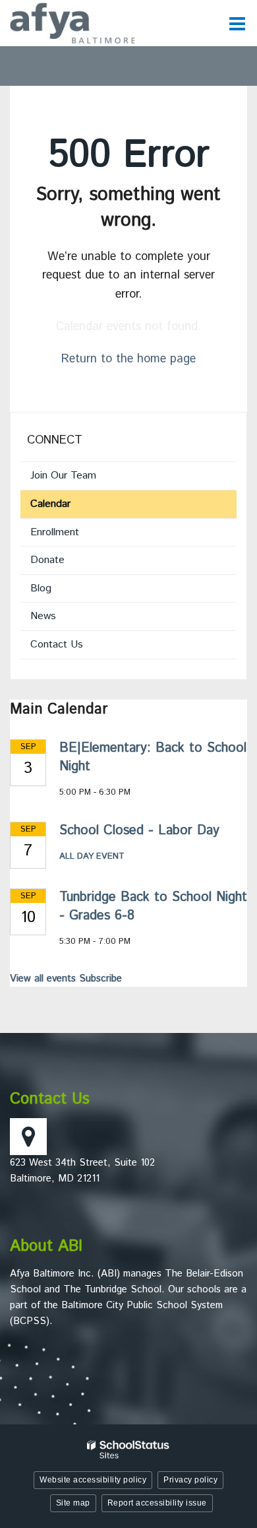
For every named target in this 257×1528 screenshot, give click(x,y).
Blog (40, 588)
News (43, 616)
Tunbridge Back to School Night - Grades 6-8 (153, 906)
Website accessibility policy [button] (93, 1479)
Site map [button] (73, 1503)
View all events (43, 978)
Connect (54, 440)
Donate (65, 563)
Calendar (50, 504)
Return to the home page (128, 359)
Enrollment (54, 532)
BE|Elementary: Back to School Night (152, 757)
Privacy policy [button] (190, 1479)
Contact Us (56, 644)
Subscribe (100, 978)
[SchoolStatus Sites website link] (128, 1449)
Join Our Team (63, 475)
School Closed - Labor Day (139, 830)
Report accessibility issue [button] (157, 1503)
